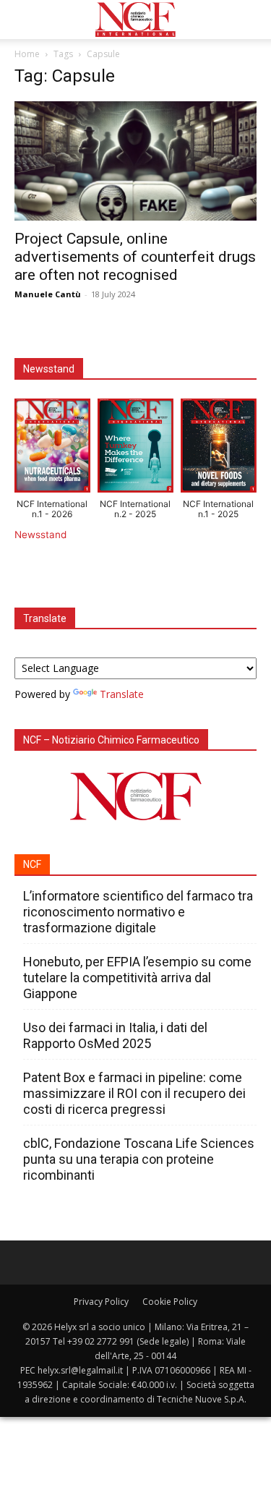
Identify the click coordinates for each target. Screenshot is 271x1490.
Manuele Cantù (47, 294)
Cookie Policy (169, 1301)
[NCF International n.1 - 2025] (219, 448)
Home (27, 54)
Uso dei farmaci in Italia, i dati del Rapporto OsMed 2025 (115, 1035)
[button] (24, 19)
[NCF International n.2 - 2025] (135, 448)
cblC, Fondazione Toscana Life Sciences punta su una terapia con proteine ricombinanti (138, 1159)
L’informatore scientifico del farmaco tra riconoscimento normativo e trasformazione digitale (138, 911)
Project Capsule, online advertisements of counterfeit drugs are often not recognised (135, 257)
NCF (32, 864)
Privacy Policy (101, 1301)
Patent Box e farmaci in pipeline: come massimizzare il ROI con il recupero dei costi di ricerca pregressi (134, 1093)
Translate (122, 694)
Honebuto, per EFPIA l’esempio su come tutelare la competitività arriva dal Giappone (137, 977)
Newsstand (40, 534)
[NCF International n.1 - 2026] (52, 448)
